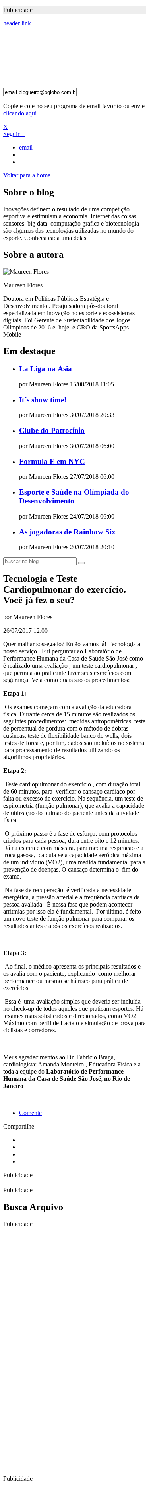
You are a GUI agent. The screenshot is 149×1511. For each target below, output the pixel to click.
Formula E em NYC (52, 461)
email (26, 147)
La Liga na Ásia (45, 369)
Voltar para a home (26, 175)
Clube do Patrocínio (52, 430)
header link (17, 23)
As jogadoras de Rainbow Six (67, 532)
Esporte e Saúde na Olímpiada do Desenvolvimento (74, 496)
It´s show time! (42, 400)
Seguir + (14, 134)
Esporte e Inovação (41, 57)
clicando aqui (20, 113)
